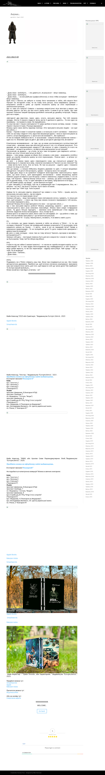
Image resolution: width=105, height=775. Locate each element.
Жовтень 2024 (89, 304)
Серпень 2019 (89, 451)
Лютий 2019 (89, 466)
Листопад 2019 (90, 443)
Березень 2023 (90, 349)
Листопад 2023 (90, 329)
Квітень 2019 (89, 461)
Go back (42, 711)
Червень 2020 (89, 425)
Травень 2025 (89, 286)
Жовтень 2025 (89, 276)
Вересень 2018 (90, 476)
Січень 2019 (89, 469)
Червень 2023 (89, 342)
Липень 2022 (89, 367)
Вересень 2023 (90, 334)
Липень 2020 (89, 423)
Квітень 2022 (89, 375)
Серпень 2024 (89, 309)
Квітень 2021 (89, 403)
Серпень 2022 (89, 365)
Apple (9, 685)
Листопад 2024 (90, 301)
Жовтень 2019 (89, 446)
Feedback (93, 3)
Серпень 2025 (89, 281)
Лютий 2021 (89, 408)
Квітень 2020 (89, 431)
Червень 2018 (89, 484)
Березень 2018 (90, 491)
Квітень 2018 (89, 489)
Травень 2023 (89, 344)
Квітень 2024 (89, 319)
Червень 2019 (89, 456)
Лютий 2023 (89, 352)
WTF (85, 3)
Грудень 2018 (89, 471)
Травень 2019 (89, 458)
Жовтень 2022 (89, 360)
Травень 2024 (89, 316)
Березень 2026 (90, 268)
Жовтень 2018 (89, 474)
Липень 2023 (89, 339)
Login (23, 743)
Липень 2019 (89, 453)
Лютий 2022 (89, 380)
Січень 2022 (89, 382)
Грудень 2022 (89, 354)
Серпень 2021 (89, 392)
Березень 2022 (90, 377)
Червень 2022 (89, 370)
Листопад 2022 (90, 357)
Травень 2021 (89, 400)
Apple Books (12, 321)
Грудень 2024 (89, 299)
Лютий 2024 (89, 324)
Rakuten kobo (12, 622)
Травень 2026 (89, 263)
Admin (14, 17)
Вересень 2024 (90, 306)
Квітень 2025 (89, 288)
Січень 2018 (89, 497)
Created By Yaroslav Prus (17, 773)
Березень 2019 (90, 464)
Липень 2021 (89, 395)
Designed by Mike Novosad (33, 773)
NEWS (64, 3)
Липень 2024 (89, 311)
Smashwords (12, 324)
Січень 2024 (89, 326)
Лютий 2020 (89, 436)
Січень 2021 (89, 410)
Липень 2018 (89, 481)
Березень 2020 (90, 433)
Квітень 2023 (89, 347)
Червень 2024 (89, 314)
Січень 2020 (89, 438)
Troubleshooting (75, 3)
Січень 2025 (89, 296)
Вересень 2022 (90, 362)
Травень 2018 (89, 486)
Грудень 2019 (89, 441)
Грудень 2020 (89, 413)
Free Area (56, 3)
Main (39, 3)
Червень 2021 (89, 398)
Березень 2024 (90, 321)
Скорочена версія (14, 698)
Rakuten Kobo (12, 558)
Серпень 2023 (89, 337)
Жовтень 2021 (89, 390)
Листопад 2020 (90, 415)
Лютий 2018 (89, 494)
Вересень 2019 (90, 448)
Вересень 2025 (90, 278)
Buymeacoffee (12, 692)
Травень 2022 (89, 372)
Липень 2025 (89, 283)
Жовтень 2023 (89, 332)
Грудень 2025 (89, 271)
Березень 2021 (90, 405)
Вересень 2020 (90, 418)
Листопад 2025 (90, 273)
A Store (47, 3)
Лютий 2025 (89, 294)
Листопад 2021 (90, 387)
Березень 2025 (90, 291)
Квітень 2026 (89, 266)
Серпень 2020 (89, 420)
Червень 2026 (89, 261)
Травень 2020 (89, 428)
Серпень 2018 (89, 479)
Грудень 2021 (89, 385)
